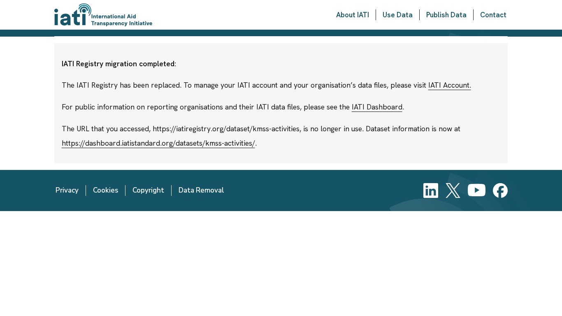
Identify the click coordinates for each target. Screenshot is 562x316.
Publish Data (446, 14)
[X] (453, 190)
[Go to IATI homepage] (103, 14)
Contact (493, 14)
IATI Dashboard (377, 107)
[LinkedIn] (430, 190)
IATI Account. (449, 85)
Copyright (148, 190)
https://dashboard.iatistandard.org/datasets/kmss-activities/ (158, 143)
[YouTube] (476, 190)
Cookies (105, 190)
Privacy (67, 190)
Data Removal (201, 190)
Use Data (398, 14)
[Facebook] (500, 190)
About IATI (352, 14)
